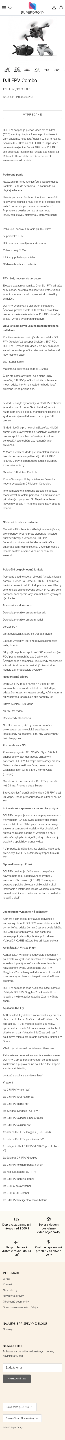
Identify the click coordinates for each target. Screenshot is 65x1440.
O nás (6, 1278)
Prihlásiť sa (17, 1378)
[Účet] (53, 8)
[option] (32, 40)
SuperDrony (16, 1427)
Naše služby (10, 1290)
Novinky (8, 1329)
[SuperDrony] (32, 8)
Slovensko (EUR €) (17, 1406)
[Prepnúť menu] (4, 8)
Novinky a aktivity (13, 1295)
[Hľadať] (12, 8)
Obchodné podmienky (16, 1301)
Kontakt (7, 1284)
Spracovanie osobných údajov (20, 1307)
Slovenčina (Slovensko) (20, 1418)
